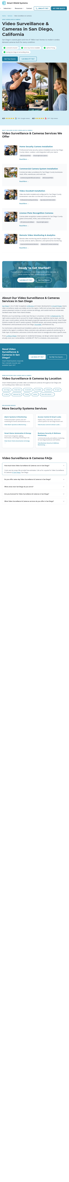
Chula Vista (17, 390)
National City (17, 394)
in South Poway (56, 306)
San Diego (5, 306)
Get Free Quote (59, 8)
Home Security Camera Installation (36, 147)
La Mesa (6, 394)
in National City (55, 316)
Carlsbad (48, 390)
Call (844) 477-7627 (28, 59)
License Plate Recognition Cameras (36, 213)
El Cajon (57, 390)
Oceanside (28, 390)
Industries (7, 8)
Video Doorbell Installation (32, 191)
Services (10, 16)
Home (4, 16)
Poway (27, 394)
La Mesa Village (11, 336)
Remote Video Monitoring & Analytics (37, 235)
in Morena (30, 306)
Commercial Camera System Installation (38, 169)
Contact (29, 8)
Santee (35, 394)
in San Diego (16, 472)
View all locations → (47, 394)
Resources (18, 8)
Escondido (38, 324)
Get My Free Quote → (57, 357)
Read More (24, 159)
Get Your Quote (10, 59)
